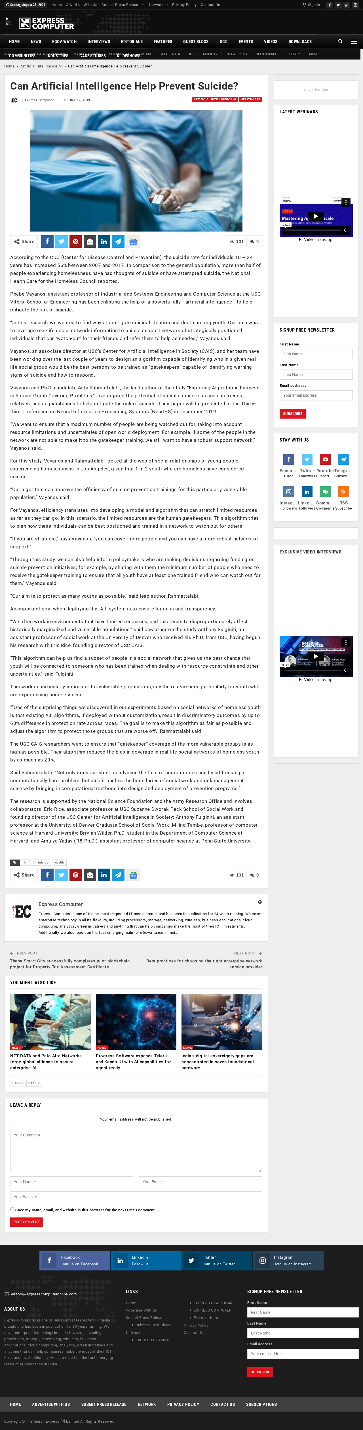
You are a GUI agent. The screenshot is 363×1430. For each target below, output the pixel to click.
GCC (224, 41)
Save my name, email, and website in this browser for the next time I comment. (85, 1210)
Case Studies (92, 55)
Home (57, 5)
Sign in (313, 5)
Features (163, 41)
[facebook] (329, 4)
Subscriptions (261, 1404)
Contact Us (210, 5)
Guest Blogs (195, 41)
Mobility (210, 54)
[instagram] (355, 4)
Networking (237, 54)
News (36, 41)
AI (25, 862)
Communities (22, 55)
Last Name (289, 365)
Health (59, 862)
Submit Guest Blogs (153, 1325)
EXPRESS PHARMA (152, 1340)
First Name (289, 344)
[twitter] (338, 4)
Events (246, 41)
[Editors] (7, 1294)
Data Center (170, 54)
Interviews (99, 41)
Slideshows (128, 55)
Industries (57, 55)
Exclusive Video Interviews (311, 552)
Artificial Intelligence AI (41, 66)
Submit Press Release (121, 5)
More (313, 54)
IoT (191, 54)
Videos (270, 41)
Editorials (132, 41)
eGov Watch (64, 41)
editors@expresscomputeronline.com (44, 1294)
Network (156, 5)
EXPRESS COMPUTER (213, 1310)
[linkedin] (346, 4)
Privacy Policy (184, 5)
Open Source (266, 54)
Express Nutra (206, 1318)
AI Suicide (40, 862)
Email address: (293, 385)
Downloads (300, 41)
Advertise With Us (81, 5)
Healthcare (250, 99)
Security (293, 54)
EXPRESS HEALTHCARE (214, 1303)
